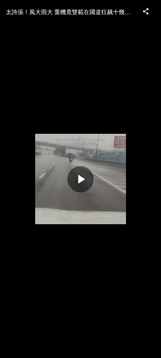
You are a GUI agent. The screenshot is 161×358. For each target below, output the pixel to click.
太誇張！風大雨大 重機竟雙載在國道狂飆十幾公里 (71, 11)
